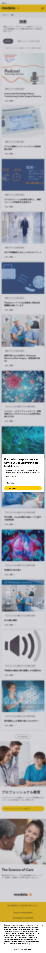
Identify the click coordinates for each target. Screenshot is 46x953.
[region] (23, 937)
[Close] (42, 925)
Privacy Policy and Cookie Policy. (19, 943)
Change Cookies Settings (22, 949)
